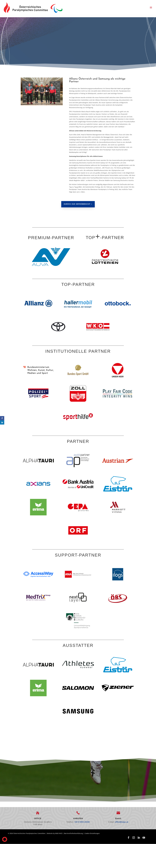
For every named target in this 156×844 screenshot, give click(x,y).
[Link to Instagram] (133, 837)
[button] (151, 7)
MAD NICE (58, 833)
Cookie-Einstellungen (92, 833)
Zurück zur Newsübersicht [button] (77, 204)
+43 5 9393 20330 (82, 822)
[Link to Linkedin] (138, 837)
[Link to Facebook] (128, 837)
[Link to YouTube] (144, 837)
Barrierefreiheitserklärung (73, 833)
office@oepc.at (121, 822)
